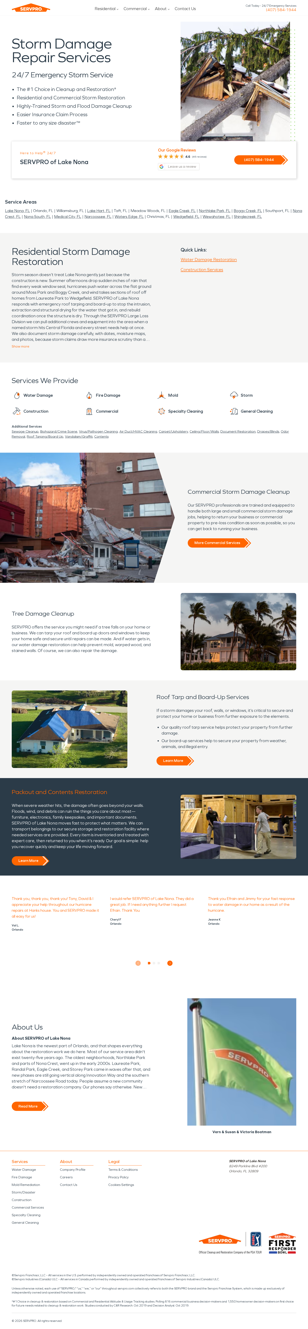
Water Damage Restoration (209, 259)
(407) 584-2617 (281, 10)
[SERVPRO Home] (31, 7)
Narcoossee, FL (97, 216)
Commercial (135, 9)
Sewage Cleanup (25, 431)
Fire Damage (22, 1177)
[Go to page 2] (154, 963)
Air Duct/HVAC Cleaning (138, 431)
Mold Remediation (26, 1185)
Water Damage (24, 1170)
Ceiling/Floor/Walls (204, 431)
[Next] (170, 963)
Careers (66, 1177)
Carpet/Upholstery (173, 431)
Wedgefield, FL (186, 216)
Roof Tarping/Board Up (45, 437)
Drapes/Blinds (268, 431)
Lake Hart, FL (99, 210)
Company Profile (72, 1170)
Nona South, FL (37, 216)
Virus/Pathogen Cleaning (98, 431)
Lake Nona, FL (17, 210)
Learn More (173, 760)
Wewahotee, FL (217, 216)
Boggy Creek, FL (248, 210)
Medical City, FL (67, 216)
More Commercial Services (217, 542)
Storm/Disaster (23, 1192)
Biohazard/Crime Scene (58, 431)
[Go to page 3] (159, 963)
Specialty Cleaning (26, 1215)
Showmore (20, 346)
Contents (101, 437)
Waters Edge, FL (129, 216)
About (161, 9)
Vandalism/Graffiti (79, 437)
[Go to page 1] (149, 963)
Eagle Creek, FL (182, 210)
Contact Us (185, 8)
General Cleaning (25, 1223)
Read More (28, 1106)
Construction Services (202, 269)
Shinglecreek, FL (248, 216)
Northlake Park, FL (214, 210)
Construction (21, 1200)
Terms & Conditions (123, 1170)
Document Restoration (238, 431)
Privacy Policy (118, 1177)
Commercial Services (28, 1207)
